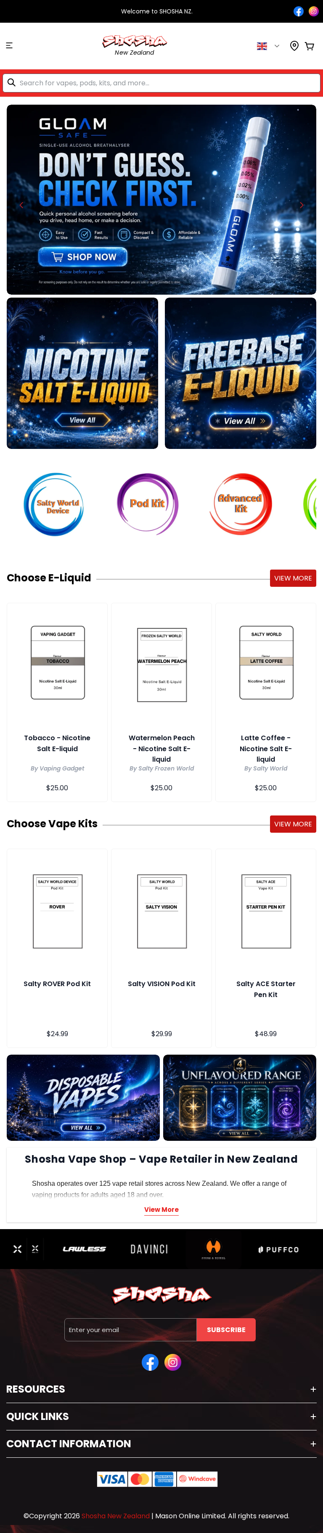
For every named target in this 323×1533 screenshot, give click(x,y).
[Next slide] (301, 205)
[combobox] (161, 83)
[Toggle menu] (9, 46)
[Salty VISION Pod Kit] (161, 909)
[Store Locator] (294, 48)
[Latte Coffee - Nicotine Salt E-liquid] (265, 663)
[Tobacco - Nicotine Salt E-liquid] (57, 663)
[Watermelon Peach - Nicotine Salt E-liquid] (161, 663)
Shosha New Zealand (116, 1516)
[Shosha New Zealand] (161, 200)
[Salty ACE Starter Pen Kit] (265, 909)
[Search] (13, 82)
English (268, 46)
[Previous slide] (21, 205)
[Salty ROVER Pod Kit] (57, 909)
